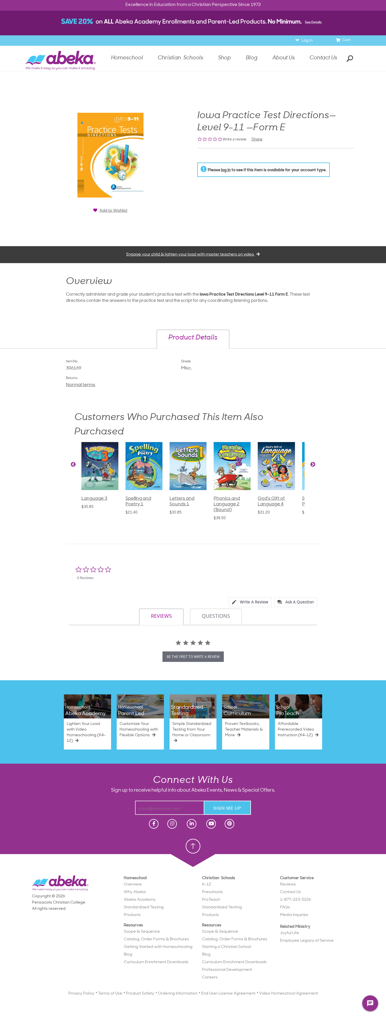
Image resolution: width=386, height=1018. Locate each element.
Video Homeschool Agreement (288, 993)
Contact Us (323, 58)
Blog (128, 954)
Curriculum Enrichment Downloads (156, 962)
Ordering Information (178, 993)
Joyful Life (289, 933)
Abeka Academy (140, 900)
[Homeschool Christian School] (153, 823)
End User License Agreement (228, 993)
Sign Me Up (227, 808)
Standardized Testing (144, 907)
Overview (133, 884)
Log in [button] (307, 40)
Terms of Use (110, 993)
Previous (73, 464)
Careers (210, 977)
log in (226, 170)
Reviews (288, 884)
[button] (193, 339)
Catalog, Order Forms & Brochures (156, 939)
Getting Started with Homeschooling (158, 947)
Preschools (212, 892)
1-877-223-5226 (295, 900)
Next (313, 464)
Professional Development (227, 970)
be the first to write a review (193, 656)
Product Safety (140, 993)
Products (132, 915)
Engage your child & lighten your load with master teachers (190, 254)
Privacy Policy (81, 993)
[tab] (250, 602)
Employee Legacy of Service (307, 941)
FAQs (285, 907)
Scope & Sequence (142, 932)
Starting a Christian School (226, 947)
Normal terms (80, 385)
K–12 (206, 884)
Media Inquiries (294, 915)
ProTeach (211, 900)
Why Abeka (135, 892)
